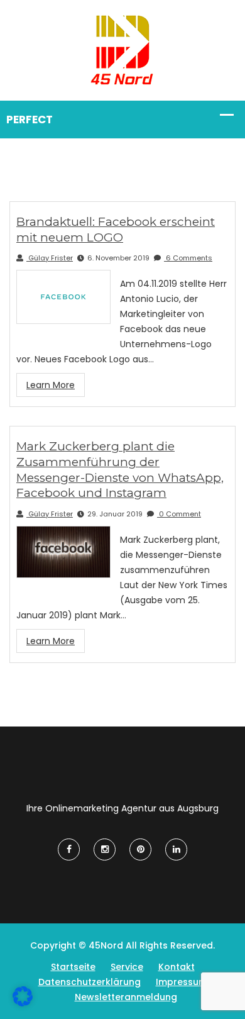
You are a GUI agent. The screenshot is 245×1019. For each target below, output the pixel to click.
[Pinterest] (140, 849)
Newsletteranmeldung (126, 997)
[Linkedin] (176, 849)
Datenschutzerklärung (89, 982)
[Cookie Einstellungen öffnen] (23, 1003)
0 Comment (179, 514)
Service (127, 967)
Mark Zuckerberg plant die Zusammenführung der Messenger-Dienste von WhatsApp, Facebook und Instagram (120, 469)
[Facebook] (69, 849)
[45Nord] (122, 49)
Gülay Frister (49, 258)
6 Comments (188, 258)
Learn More (50, 385)
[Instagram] (104, 849)
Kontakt (176, 967)
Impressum (181, 982)
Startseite (73, 967)
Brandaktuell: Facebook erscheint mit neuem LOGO (115, 229)
